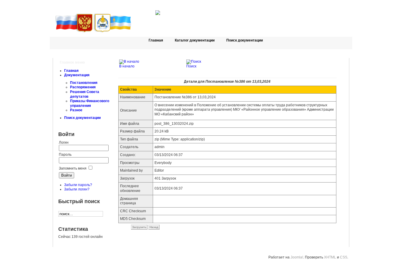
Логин (64, 142)
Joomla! (296, 257)
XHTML (330, 257)
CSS (343, 257)
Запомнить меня (73, 168)
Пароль (65, 154)
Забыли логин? (76, 189)
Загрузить (139, 227)
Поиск (191, 66)
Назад (153, 227)
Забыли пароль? (78, 185)
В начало (126, 66)
